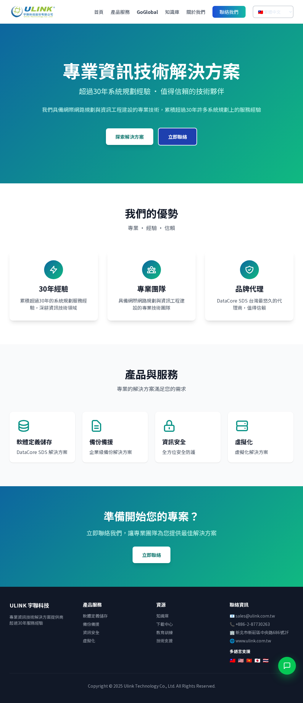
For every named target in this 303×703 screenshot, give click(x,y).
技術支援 (164, 641)
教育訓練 (164, 632)
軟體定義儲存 (95, 616)
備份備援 (91, 624)
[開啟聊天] (287, 666)
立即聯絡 (177, 136)
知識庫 (172, 11)
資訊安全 (91, 632)
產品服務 (120, 11)
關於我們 (195, 11)
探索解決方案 (129, 136)
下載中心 (164, 624)
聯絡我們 (229, 11)
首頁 (99, 11)
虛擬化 (89, 641)
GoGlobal (147, 11)
